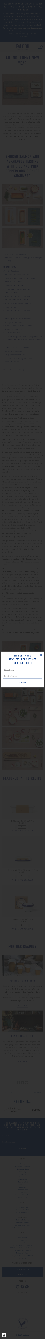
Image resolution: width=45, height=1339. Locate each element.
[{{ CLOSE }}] (40, 655)
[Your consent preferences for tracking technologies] (4, 1335)
